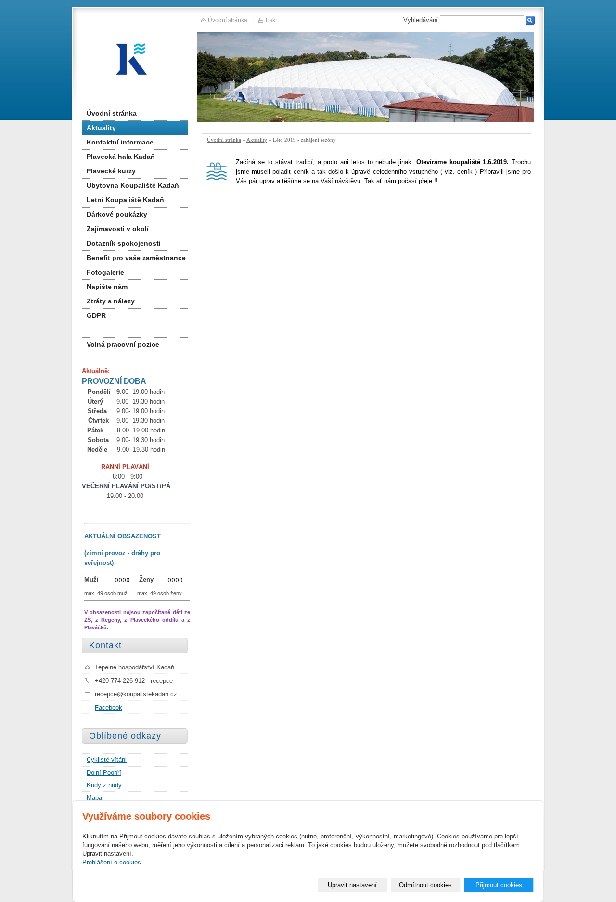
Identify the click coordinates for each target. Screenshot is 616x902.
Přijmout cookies (498, 885)
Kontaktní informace (120, 142)
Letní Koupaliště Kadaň (125, 200)
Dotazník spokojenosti (124, 243)
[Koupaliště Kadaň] (138, 59)
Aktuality (256, 140)
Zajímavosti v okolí (118, 229)
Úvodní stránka (224, 140)
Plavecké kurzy (111, 171)
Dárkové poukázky (117, 214)
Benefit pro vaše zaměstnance (136, 257)
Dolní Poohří (104, 772)
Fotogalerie (105, 272)
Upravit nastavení (352, 885)
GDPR (96, 315)
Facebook (108, 707)
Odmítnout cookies (425, 885)
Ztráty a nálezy (111, 301)
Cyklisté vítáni (107, 759)
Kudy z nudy (104, 785)
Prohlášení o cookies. (112, 862)
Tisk (270, 20)
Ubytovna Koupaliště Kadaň (133, 185)
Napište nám (107, 286)
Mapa (94, 797)
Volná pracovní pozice (123, 344)
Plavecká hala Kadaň (121, 156)
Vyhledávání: (421, 20)
